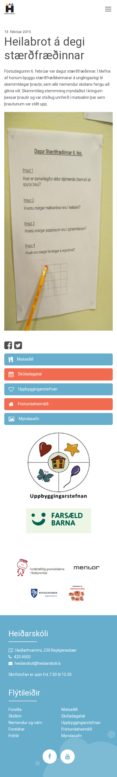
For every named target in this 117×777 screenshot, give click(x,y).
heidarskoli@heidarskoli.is (38, 663)
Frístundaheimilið (76, 729)
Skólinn (15, 716)
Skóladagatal (73, 716)
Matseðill (69, 709)
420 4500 (22, 657)
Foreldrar (17, 729)
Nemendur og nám (25, 722)
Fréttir (14, 735)
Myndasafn (71, 735)
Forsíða (15, 709)
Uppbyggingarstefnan (81, 722)
